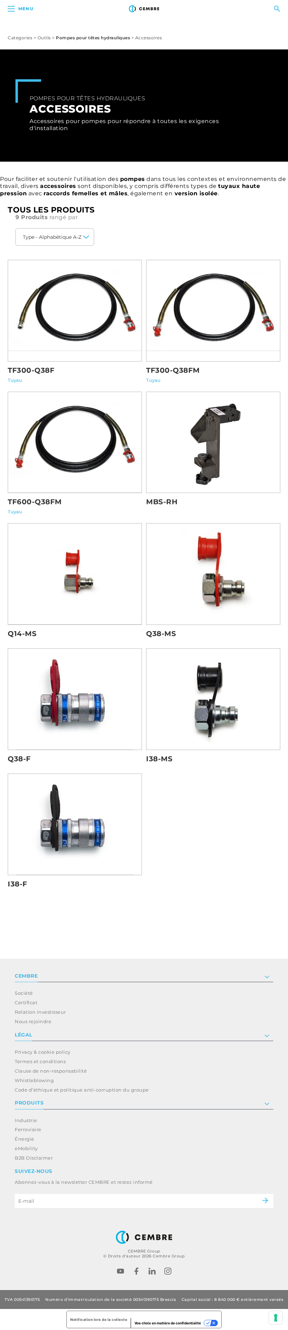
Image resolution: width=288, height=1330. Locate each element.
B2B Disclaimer (34, 1158)
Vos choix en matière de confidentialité (168, 1323)
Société (24, 993)
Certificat (26, 1002)
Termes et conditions (40, 1061)
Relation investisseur (40, 1012)
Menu (25, 8)
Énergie (24, 1139)
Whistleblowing (34, 1080)
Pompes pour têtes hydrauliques (93, 37)
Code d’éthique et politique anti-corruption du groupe (82, 1090)
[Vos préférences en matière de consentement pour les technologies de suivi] (275, 1317)
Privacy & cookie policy (43, 1052)
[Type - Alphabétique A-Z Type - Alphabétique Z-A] (54, 237)
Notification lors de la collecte (98, 1319)
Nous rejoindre (33, 1021)
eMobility (26, 1148)
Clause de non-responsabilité (51, 1071)
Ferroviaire (28, 1129)
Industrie (26, 1120)
